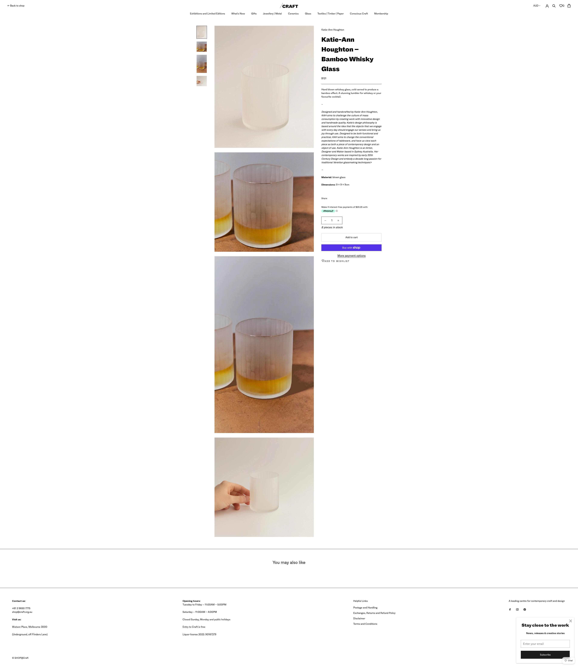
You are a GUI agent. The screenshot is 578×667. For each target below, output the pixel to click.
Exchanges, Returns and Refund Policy (374, 613)
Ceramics (293, 13)
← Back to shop (16, 5)
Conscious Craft (359, 13)
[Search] (554, 5)
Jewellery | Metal (272, 13)
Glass (308, 13)
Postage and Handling (365, 607)
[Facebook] (330, 197)
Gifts (254, 13)
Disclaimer (359, 618)
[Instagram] (517, 609)
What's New (238, 13)
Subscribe (545, 654)
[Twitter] (334, 197)
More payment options (351, 256)
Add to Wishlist (337, 261)
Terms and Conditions (365, 624)
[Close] (570, 621)
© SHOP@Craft (20, 658)
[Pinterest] (338, 197)
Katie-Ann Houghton (332, 29)
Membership (381, 13)
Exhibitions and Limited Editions (207, 13)
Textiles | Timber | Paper (330, 13)
